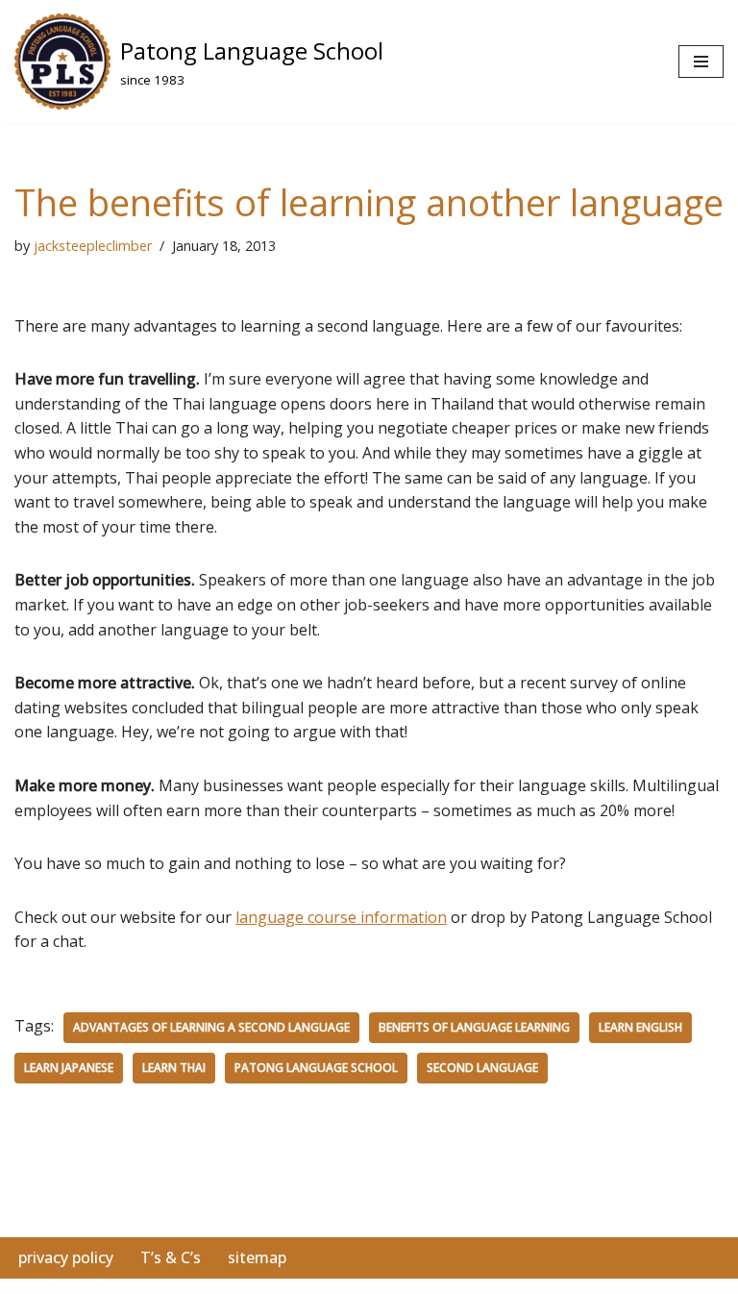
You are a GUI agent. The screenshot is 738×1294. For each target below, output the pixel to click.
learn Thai (174, 1067)
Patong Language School (316, 1067)
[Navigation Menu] (701, 61)
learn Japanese (68, 1067)
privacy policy (65, 1257)
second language (482, 1067)
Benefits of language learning (474, 1027)
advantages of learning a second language (211, 1027)
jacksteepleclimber (93, 245)
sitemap (257, 1257)
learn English (640, 1027)
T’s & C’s (170, 1257)
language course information (341, 917)
